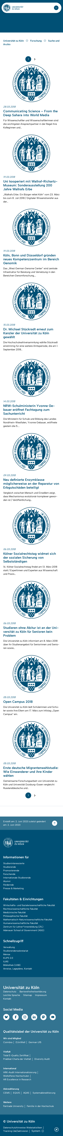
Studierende (9, 867)
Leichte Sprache (11, 995)
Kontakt (7, 998)
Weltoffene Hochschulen (16, 1076)
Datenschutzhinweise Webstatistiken (22, 1127)
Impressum (41, 995)
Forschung (36, 40)
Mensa (6, 954)
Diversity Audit (42, 1059)
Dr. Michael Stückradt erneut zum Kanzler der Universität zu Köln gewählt (28, 333)
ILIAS (5, 961)
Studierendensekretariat (15, 950)
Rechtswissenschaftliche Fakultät (20, 909)
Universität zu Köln (13, 40)
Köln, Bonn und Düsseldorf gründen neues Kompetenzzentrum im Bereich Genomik (31, 259)
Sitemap (27, 995)
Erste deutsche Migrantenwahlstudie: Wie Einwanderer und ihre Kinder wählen (30, 772)
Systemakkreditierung (44, 1092)
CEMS (6, 1092)
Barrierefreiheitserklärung (33, 991)
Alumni (6, 881)
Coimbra (7, 1042)
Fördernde (8, 884)
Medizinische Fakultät (14, 912)
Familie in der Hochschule (40, 1106)
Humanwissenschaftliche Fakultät (20, 923)
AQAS (26, 1092)
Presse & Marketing (13, 888)
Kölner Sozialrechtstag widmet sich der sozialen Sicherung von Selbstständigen (29, 557)
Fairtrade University (13, 1106)
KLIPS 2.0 (8, 958)
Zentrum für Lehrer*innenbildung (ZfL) (23, 926)
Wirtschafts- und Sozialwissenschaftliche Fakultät (29, 905)
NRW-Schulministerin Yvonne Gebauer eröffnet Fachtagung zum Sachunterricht (29, 409)
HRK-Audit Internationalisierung (19, 1072)
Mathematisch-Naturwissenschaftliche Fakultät (27, 919)
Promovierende (11, 870)
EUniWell (20, 1042)
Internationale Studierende (17, 877)
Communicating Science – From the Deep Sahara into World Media (30, 113)
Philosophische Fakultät (15, 916)
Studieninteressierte (13, 863)
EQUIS (16, 1092)
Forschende (9, 874)
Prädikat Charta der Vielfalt (17, 1059)
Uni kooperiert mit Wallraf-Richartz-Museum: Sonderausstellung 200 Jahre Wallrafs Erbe (30, 185)
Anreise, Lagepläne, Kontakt (17, 968)
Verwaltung (9, 947)
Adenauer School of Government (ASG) (23, 930)
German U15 (35, 1042)
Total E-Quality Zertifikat (16, 1055)
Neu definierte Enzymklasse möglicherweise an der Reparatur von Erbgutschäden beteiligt (31, 483)
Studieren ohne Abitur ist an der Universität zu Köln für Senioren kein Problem (30, 631)
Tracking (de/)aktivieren (15, 1131)
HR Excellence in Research (17, 1079)
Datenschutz (9, 991)
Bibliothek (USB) (12, 965)
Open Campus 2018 (18, 702)
